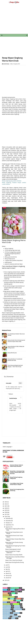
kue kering (6, 595)
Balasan (11, 394)
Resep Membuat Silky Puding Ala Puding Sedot (16, 347)
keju (13, 593)
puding (5, 602)
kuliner (5, 598)
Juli (6, 565)
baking (5, 589)
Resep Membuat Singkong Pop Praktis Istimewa (15, 546)
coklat (16, 591)
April (7, 571)
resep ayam (13, 602)
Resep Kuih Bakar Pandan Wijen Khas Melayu (15, 539)
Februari (8, 575)
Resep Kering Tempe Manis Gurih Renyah (14, 532)
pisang (18, 600)
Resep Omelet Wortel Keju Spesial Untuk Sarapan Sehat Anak (16, 340)
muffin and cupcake (8, 600)
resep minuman (6, 607)
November (8, 520)
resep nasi (17, 607)
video (13, 618)
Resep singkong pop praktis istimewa (11, 181)
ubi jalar (5, 618)
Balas (20, 383)
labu (12, 598)
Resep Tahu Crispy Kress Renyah (13, 560)
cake (20, 589)
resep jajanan (6, 605)
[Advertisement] (14, 20)
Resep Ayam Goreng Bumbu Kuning (14, 562)
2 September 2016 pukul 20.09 (15, 400)
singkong (15, 616)
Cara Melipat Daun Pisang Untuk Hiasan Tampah (16, 484)
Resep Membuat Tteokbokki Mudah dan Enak (15, 359)
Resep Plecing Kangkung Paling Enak (16, 477)
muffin (18, 598)
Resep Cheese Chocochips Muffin (13, 554)
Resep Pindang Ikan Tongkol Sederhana (12, 552)
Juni (7, 567)
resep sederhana (7, 611)
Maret (7, 573)
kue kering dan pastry (8, 596)
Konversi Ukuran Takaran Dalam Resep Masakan (16, 465)
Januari (8, 577)
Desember (8, 518)
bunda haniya (13, 398)
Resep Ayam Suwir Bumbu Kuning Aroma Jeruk (14, 543)
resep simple (6, 612)
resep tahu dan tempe (8, 614)
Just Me (5, 587)
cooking (5, 593)
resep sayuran (17, 609)
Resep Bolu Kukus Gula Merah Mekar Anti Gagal (15, 557)
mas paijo (8, 383)
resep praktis (6, 609)
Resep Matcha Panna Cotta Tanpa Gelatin (14, 536)
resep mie (17, 605)
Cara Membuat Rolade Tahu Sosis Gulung (16, 334)
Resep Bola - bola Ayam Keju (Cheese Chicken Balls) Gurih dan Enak (17, 472)
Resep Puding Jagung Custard (13, 549)
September (9, 525)
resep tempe (6, 616)
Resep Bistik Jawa (12, 352)
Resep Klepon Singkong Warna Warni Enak (15, 529)
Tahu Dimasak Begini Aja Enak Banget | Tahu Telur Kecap (15, 366)
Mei (7, 569)
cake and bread (7, 591)
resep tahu (16, 612)
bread (12, 589)
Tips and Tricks (14, 587)
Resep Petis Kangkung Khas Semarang (17, 490)
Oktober (8, 522)
